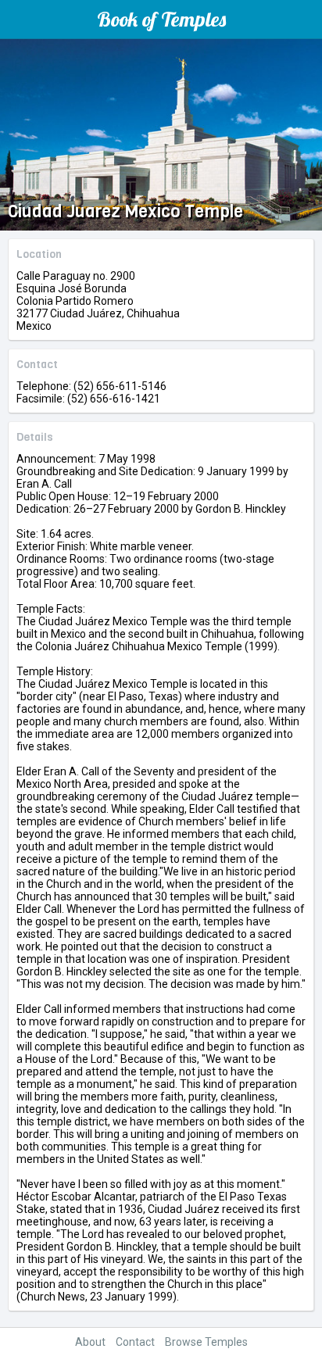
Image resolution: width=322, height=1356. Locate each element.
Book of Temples (161, 19)
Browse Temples (206, 1342)
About (90, 1342)
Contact (135, 1342)
